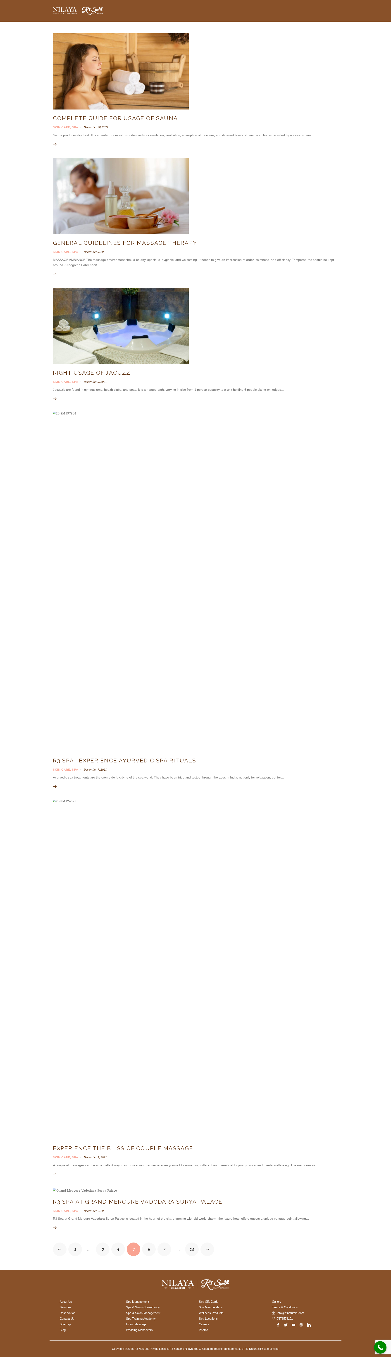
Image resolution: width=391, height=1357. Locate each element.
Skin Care (61, 127)
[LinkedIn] (308, 1324)
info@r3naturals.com (290, 1313)
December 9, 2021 (95, 252)
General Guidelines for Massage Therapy (125, 243)
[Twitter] (285, 1324)
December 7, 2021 (95, 769)
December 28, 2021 (96, 127)
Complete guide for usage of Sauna (115, 118)
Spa (75, 127)
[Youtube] (293, 1324)
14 (194, 1247)
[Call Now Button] (380, 1347)
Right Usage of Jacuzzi (92, 372)
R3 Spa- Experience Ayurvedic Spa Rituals (124, 760)
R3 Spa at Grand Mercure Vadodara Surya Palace (138, 1201)
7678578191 (285, 1318)
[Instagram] (301, 1324)
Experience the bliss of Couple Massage (123, 1148)
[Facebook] (278, 1324)
